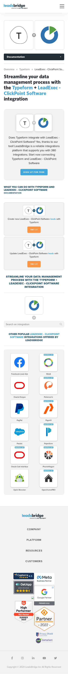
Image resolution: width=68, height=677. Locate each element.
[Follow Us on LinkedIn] (33, 658)
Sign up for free (34, 172)
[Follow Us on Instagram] (22, 658)
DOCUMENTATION (12, 192)
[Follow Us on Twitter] (55, 658)
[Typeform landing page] (18, 35)
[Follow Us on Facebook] (12, 658)
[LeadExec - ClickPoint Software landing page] (49, 35)
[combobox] (34, 324)
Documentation (16, 57)
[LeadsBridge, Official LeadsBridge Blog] (16, 6)
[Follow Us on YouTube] (44, 658)
